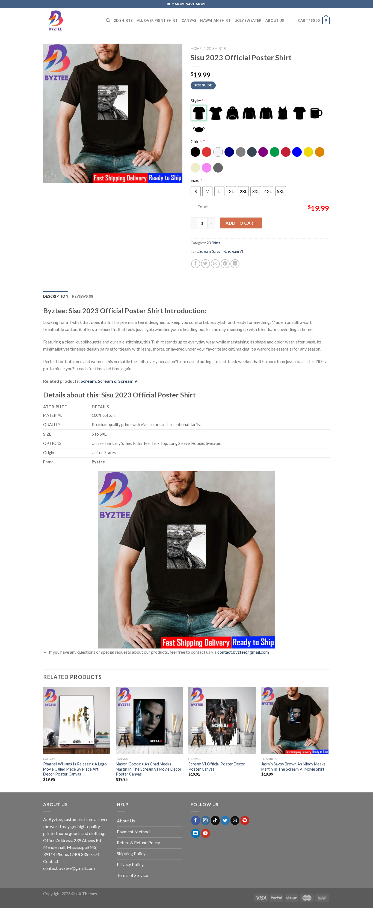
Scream (205, 251)
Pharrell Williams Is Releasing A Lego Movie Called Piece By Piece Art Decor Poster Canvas (75, 769)
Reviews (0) (82, 296)
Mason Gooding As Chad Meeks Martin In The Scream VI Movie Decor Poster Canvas (149, 769)
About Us (274, 20)
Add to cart (241, 222)
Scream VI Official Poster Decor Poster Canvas (216, 766)
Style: (197, 100)
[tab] (55, 296)
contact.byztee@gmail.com (243, 651)
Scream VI (235, 251)
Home (196, 48)
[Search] (108, 20)
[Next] (328, 739)
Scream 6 (219, 251)
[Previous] (43, 739)
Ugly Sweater (248, 20)
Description (55, 296)
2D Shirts (123, 20)
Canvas (189, 20)
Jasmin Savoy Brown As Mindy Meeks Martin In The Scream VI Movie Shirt (293, 766)
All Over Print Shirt (157, 20)
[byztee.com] (70, 20)
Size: (196, 180)
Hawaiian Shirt (215, 20)
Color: (198, 141)
